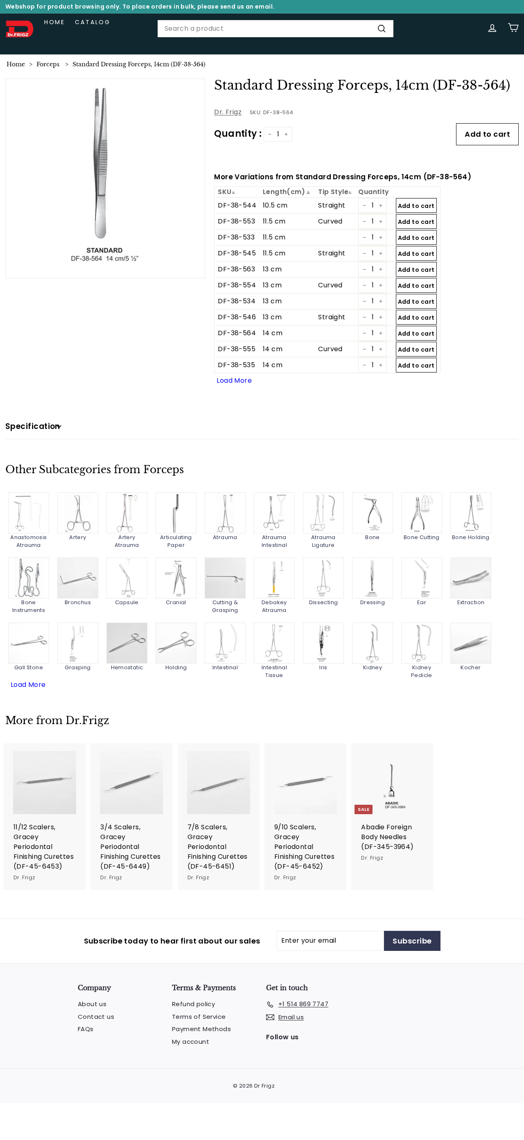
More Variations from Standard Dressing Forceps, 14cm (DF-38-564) (342, 177)
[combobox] (275, 28)
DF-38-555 (236, 349)
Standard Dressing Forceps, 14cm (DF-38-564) (139, 64)
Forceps (47, 64)
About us (92, 1004)
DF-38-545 (237, 253)
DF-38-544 (237, 205)
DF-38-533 (236, 237)
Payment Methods (201, 1029)
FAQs (86, 1029)
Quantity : (238, 133)
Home (54, 22)
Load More (234, 380)
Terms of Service (199, 1016)
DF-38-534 (236, 301)
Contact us (96, 1016)
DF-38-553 (236, 221)
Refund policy (193, 1004)
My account (190, 1041)
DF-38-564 (237, 333)
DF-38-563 (236, 269)
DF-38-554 (237, 285)
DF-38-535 (236, 365)
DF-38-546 (237, 317)
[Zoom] (105, 178)
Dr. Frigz (228, 112)
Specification (32, 426)
